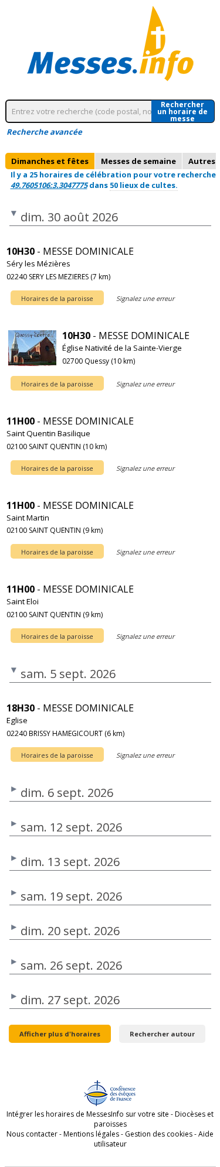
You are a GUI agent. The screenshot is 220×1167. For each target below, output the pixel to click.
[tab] (49, 161)
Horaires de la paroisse (57, 298)
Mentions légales (91, 1134)
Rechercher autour (162, 1033)
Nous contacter (31, 1134)
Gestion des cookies (158, 1134)
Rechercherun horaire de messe (182, 111)
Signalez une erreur (145, 298)
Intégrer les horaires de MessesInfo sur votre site (87, 1114)
